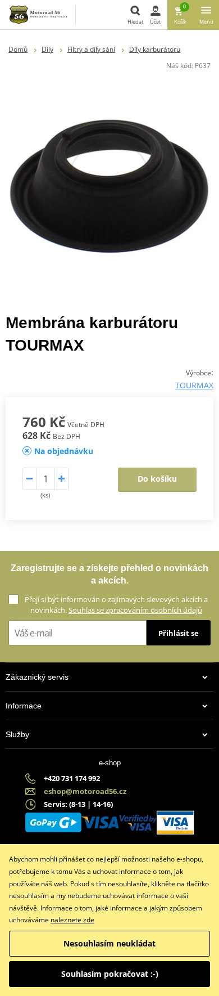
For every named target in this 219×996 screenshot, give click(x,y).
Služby (17, 734)
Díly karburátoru (154, 49)
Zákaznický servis (37, 676)
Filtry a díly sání (91, 49)
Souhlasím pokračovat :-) (109, 973)
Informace (24, 705)
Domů (18, 49)
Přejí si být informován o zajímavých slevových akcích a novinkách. (116, 604)
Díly (47, 49)
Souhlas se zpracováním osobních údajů (135, 610)
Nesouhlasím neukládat (109, 943)
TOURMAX (194, 385)
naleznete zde (72, 920)
